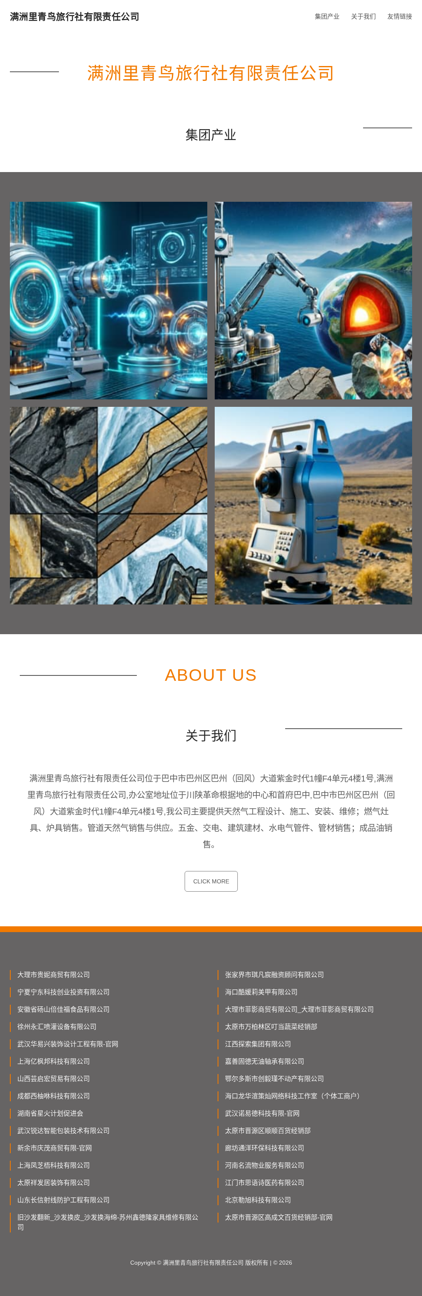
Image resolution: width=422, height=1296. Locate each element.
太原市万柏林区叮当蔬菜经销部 (271, 1026)
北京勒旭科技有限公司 (258, 1200)
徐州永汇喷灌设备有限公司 (56, 1026)
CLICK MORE (211, 881)
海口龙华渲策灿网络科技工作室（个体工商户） (294, 1096)
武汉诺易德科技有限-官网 (262, 1113)
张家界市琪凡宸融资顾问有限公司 (274, 974)
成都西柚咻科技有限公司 (53, 1096)
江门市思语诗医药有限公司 (264, 1182)
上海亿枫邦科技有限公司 (53, 1061)
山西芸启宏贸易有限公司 (53, 1078)
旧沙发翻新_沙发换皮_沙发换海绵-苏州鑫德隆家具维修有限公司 (107, 1222)
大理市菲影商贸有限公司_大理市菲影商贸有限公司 (299, 1009)
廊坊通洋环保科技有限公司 (264, 1148)
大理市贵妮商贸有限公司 (53, 974)
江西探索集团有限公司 (258, 1044)
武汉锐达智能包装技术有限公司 (63, 1130)
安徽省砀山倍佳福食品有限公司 (63, 1009)
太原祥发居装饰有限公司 (53, 1182)
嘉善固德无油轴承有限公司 (264, 1061)
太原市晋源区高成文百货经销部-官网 (279, 1217)
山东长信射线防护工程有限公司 (63, 1200)
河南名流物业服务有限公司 (264, 1165)
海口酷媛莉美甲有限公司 (261, 992)
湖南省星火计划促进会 (50, 1113)
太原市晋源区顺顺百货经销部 (268, 1130)
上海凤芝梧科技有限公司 (53, 1165)
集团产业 (327, 16)
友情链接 (399, 16)
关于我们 (363, 16)
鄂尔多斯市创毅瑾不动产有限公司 (274, 1078)
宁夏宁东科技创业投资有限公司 (63, 992)
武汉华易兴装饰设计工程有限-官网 (67, 1044)
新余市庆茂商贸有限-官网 (54, 1148)
